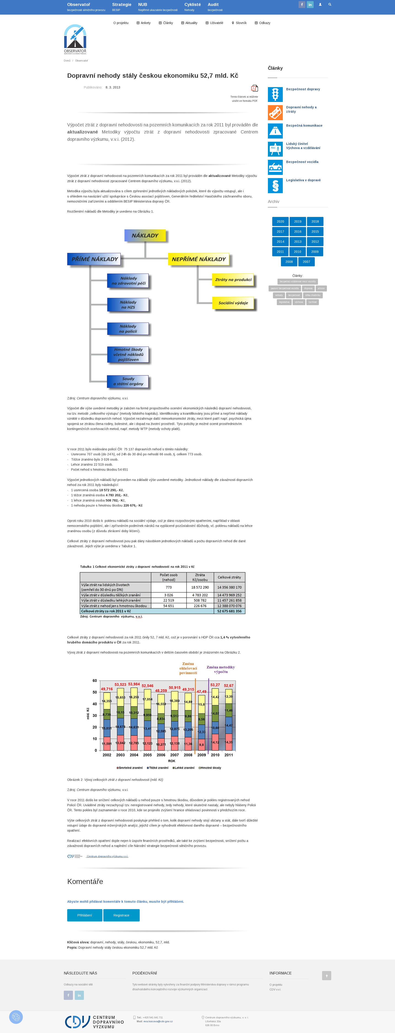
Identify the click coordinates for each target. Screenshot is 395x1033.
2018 (315, 221)
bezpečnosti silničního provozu (86, 7)
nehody (279, 295)
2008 (289, 262)
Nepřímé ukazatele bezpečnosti (158, 7)
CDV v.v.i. (275, 989)
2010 (297, 252)
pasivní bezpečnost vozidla (285, 288)
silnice (321, 288)
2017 (280, 231)
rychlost (313, 302)
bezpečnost (294, 295)
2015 (315, 231)
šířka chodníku (312, 295)
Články (167, 23)
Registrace (121, 915)
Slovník (241, 23)
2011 (280, 252)
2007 (306, 262)
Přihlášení (84, 915)
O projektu (120, 23)
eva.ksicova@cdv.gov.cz (158, 1021)
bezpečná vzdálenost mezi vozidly (298, 281)
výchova (299, 302)
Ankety (145, 23)
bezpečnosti (215, 7)
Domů (67, 60)
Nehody (192, 7)
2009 (315, 252)
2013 (298, 241)
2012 (315, 241)
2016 (298, 231)
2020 (280, 221)
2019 (298, 221)
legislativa (284, 302)
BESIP (121, 7)
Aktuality (191, 23)
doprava (308, 288)
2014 (280, 241)
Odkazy (264, 23)
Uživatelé (216, 23)
